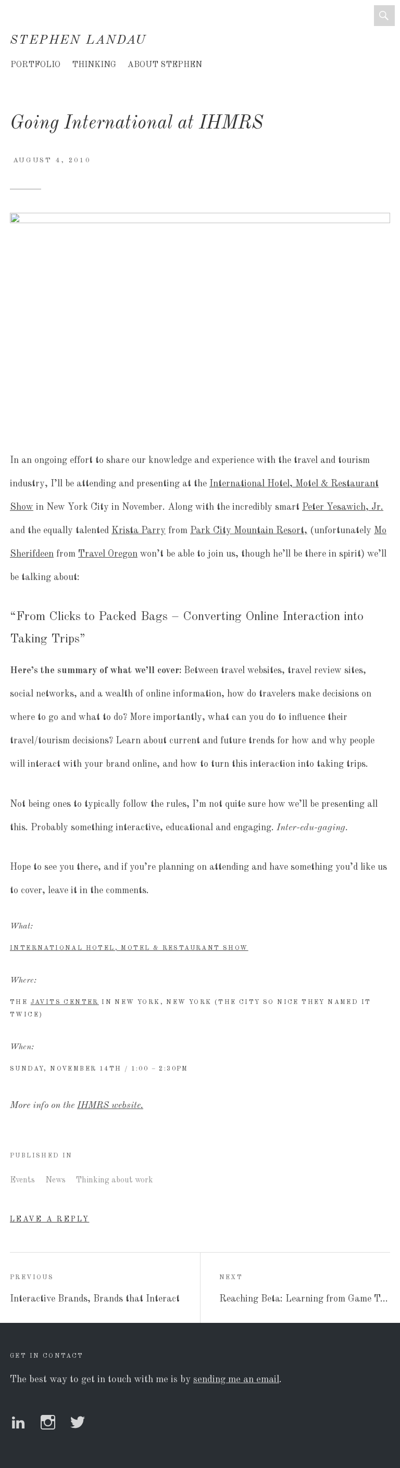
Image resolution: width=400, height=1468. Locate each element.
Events (22, 1180)
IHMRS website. (110, 1105)
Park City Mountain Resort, (248, 530)
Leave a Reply (49, 1219)
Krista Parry (138, 530)
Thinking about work (114, 1180)
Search (384, 15)
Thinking (94, 65)
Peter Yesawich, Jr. (342, 507)
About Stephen (165, 65)
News (55, 1180)
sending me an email (236, 1379)
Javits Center (65, 1002)
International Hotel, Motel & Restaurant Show (129, 948)
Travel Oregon (108, 554)
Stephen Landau (78, 40)
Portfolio (35, 65)
